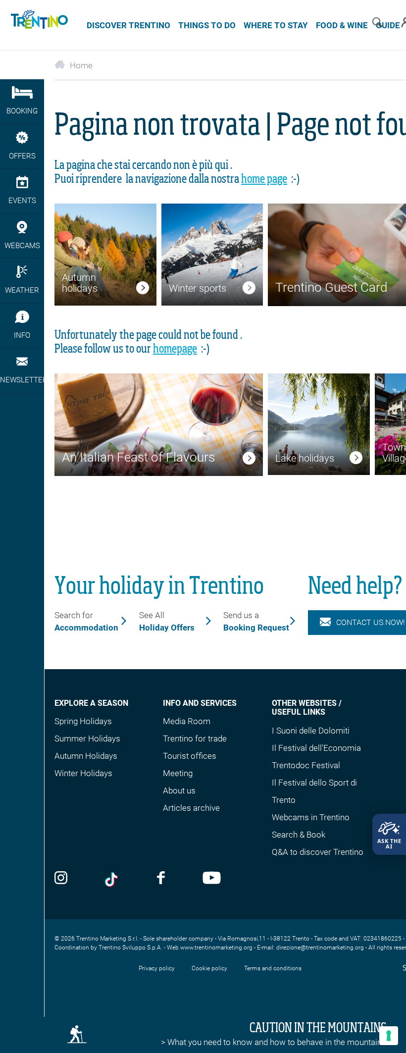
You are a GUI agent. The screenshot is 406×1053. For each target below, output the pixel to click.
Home (81, 65)
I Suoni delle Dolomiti (311, 731)
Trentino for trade (195, 738)
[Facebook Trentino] (161, 878)
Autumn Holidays (85, 756)
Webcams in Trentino (311, 817)
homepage (175, 349)
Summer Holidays (87, 738)
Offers (22, 156)
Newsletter (22, 379)
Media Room (186, 721)
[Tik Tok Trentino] (112, 879)
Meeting (178, 773)
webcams (22, 245)
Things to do (207, 25)
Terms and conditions (273, 968)
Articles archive (191, 808)
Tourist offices (189, 756)
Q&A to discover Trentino (317, 852)
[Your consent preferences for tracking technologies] (388, 1035)
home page (264, 179)
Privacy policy (157, 968)
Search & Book (298, 835)
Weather (22, 290)
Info (22, 335)
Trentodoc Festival (306, 765)
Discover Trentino (128, 25)
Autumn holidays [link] (80, 282)
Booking (22, 110)
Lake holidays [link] (304, 458)
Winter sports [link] (197, 288)
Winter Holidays (83, 773)
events (22, 200)
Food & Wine (342, 25)
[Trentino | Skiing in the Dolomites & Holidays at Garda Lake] (37, 25)
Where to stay (276, 25)
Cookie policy (209, 968)
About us (179, 790)
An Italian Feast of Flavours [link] (138, 457)
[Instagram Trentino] (60, 878)
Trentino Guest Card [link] (331, 287)
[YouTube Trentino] (212, 878)
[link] (142, 289)
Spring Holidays (83, 721)
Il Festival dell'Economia (316, 748)
